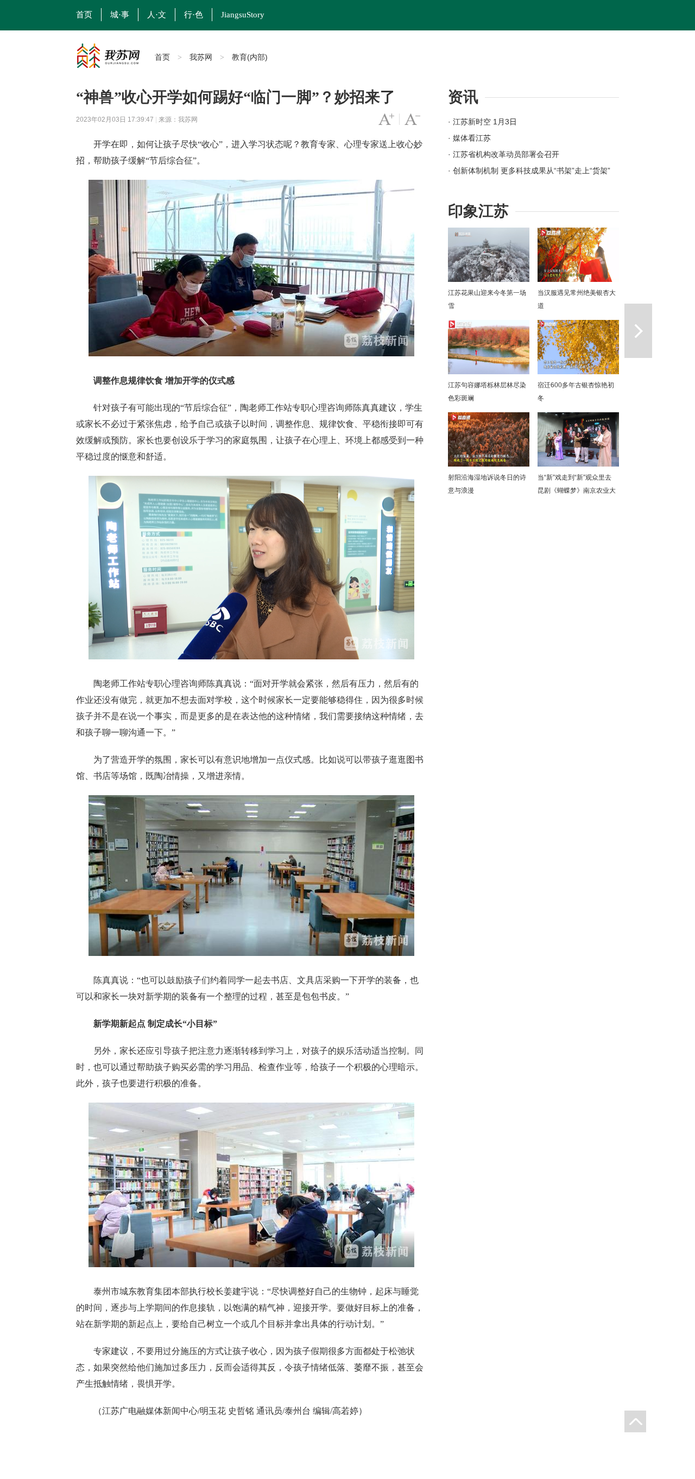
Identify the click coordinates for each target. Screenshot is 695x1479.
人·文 (156, 14)
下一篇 (638, 331)
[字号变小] (412, 119)
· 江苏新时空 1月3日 (482, 121)
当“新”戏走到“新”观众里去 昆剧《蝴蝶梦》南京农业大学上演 (577, 490)
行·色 (193, 14)
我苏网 (200, 57)
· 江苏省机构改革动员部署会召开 (503, 154)
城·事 (119, 14)
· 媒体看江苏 (469, 138)
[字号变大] (386, 119)
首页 (84, 14)
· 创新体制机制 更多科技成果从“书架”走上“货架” (529, 170)
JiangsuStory (242, 14)
